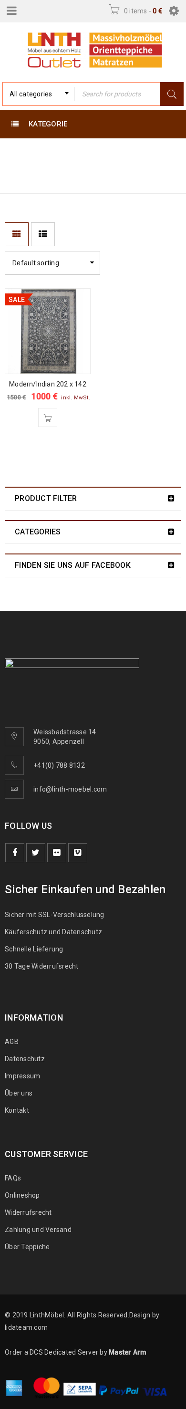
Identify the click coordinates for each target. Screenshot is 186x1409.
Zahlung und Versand (38, 1229)
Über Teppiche (27, 1247)
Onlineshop (22, 1195)
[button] (47, 417)
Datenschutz (25, 1059)
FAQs (13, 1178)
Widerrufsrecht (30, 1212)
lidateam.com (26, 1327)
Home (17, 168)
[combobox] (38, 94)
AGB (12, 1041)
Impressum (22, 1076)
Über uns (18, 1093)
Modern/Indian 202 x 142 (47, 384)
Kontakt (17, 1110)
